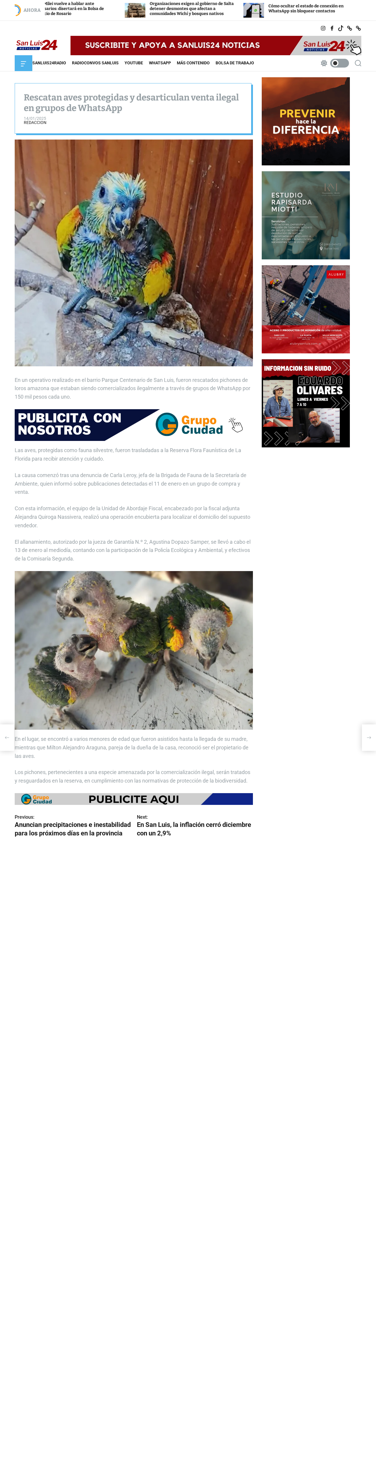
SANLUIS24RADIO (49, 63)
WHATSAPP (160, 63)
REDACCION (35, 122)
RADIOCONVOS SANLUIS (95, 63)
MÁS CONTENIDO (193, 63)
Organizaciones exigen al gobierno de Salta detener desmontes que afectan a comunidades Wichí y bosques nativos (121, 8)
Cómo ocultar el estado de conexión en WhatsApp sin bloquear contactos (235, 9)
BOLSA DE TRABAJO (235, 63)
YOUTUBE (134, 63)
